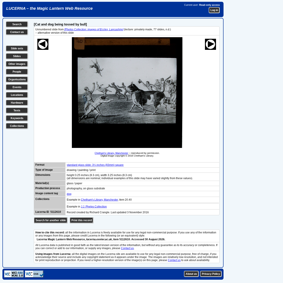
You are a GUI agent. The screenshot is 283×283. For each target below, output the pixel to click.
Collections (17, 126)
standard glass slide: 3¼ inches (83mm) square (95, 165)
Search (16, 24)
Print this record (81, 220)
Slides (17, 56)
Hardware (17, 102)
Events (17, 87)
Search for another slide (51, 220)
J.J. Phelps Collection (94, 206)
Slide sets (17, 48)
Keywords (17, 118)
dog (69, 194)
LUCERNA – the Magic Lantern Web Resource (49, 8)
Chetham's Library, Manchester (111, 153)
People (17, 71)
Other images (16, 64)
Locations (17, 95)
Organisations (17, 79)
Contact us (17, 32)
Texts (16, 110)
